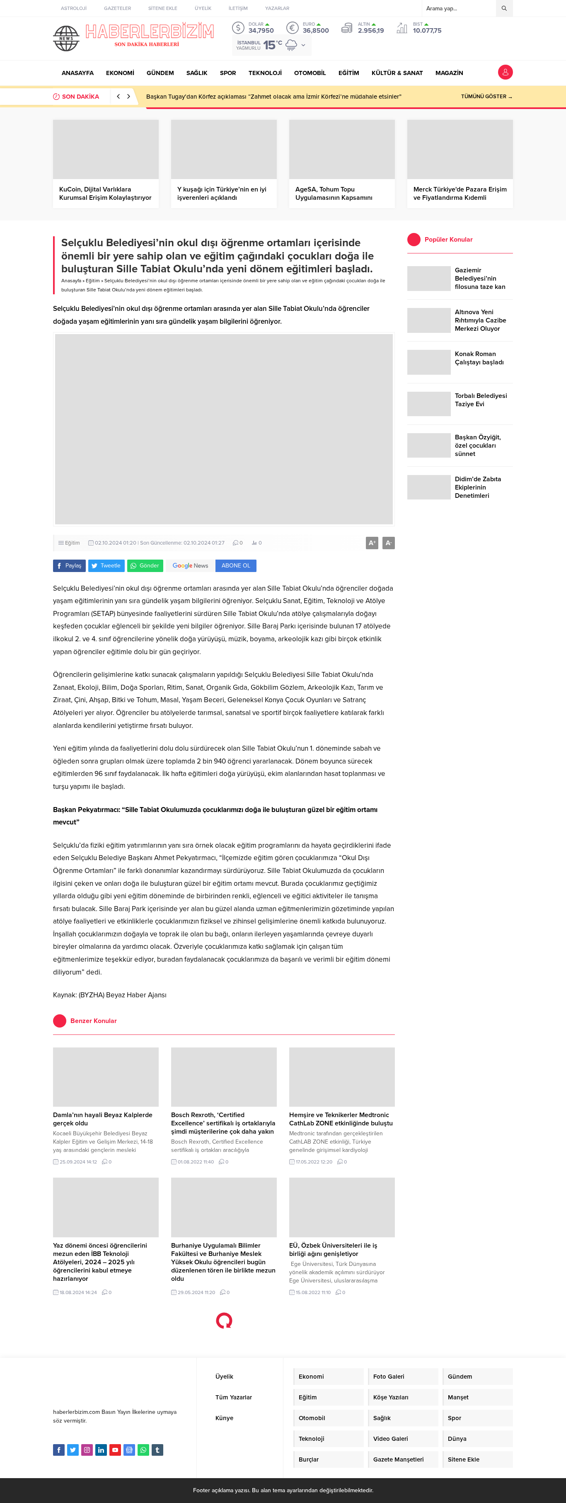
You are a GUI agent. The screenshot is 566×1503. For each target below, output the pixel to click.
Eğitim (93, 281)
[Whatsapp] (143, 1450)
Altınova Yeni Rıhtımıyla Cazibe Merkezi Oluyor (480, 320)
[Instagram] (87, 1450)
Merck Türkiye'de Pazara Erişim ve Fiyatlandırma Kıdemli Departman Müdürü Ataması (460, 197)
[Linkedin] (101, 1450)
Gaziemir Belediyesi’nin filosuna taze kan (480, 278)
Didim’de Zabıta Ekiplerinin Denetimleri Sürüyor (478, 491)
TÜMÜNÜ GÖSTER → (487, 96)
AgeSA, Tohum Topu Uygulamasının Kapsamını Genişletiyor (333, 197)
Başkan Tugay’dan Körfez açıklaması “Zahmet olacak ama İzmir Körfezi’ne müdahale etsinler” (274, 96)
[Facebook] (59, 1450)
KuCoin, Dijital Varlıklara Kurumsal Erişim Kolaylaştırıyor (105, 193)
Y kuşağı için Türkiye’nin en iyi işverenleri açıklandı (221, 193)
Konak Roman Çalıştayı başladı (479, 358)
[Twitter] (73, 1450)
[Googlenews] (129, 1450)
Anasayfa (71, 281)
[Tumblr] (157, 1450)
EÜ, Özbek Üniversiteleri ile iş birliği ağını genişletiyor (333, 1249)
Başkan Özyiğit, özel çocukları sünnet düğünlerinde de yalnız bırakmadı (479, 454)
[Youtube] (115, 1450)
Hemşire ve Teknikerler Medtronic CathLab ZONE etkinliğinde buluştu (341, 1119)
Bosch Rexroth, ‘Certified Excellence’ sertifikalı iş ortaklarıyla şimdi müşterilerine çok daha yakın (223, 1123)
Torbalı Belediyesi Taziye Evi (481, 400)
